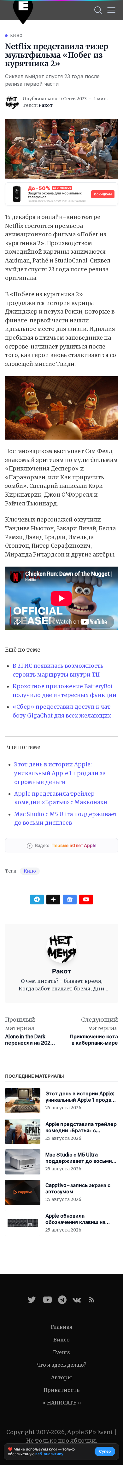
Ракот (45, 105)
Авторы (61, 1377)
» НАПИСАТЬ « (61, 1402)
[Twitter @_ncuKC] (32, 1300)
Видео (61, 1339)
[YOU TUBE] (47, 1300)
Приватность (61, 1390)
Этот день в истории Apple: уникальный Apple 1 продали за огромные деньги (60, 773)
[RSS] (91, 1300)
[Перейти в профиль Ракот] (12, 102)
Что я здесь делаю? (61, 1365)
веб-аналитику (49, 1453)
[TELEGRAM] (62, 1300)
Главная (62, 1327)
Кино (16, 35)
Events (61, 1352)
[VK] (77, 1300)
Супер (105, 1451)
